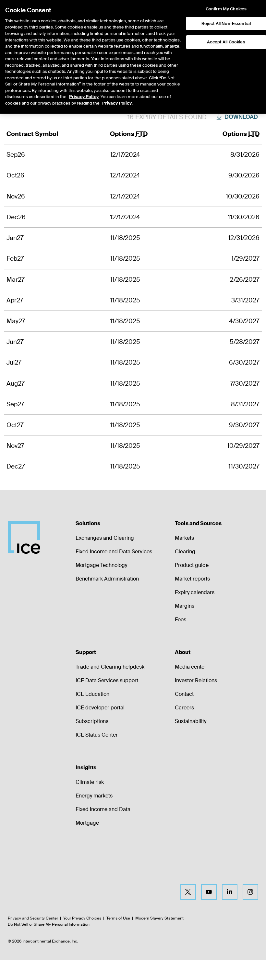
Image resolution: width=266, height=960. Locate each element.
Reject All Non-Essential (226, 23)
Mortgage (87, 822)
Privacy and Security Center (33, 918)
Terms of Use (118, 918)
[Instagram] (250, 892)
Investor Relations (196, 680)
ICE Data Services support (107, 680)
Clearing (185, 551)
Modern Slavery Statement (159, 918)
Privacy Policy (84, 96)
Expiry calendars (194, 592)
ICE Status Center (97, 734)
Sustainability (190, 721)
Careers (184, 707)
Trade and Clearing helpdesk (110, 666)
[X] (188, 892)
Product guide (192, 565)
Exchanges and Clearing (105, 538)
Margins (184, 606)
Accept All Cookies (226, 42)
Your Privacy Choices (82, 918)
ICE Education (92, 694)
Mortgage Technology (101, 565)
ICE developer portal (100, 707)
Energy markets (94, 795)
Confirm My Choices (226, 9)
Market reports (192, 578)
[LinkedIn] (229, 892)
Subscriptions (92, 721)
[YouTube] (209, 892)
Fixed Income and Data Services (114, 551)
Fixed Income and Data (103, 809)
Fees (180, 619)
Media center (190, 666)
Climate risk (90, 782)
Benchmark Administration (107, 578)
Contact (184, 694)
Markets (184, 538)
